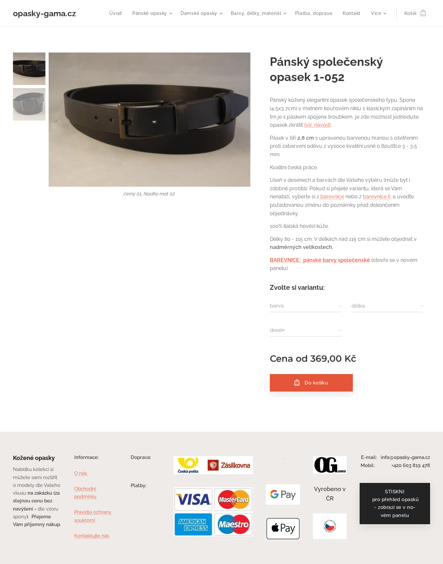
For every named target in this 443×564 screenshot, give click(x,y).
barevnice (331, 197)
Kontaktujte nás (91, 536)
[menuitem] (117, 13)
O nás (80, 473)
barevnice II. (377, 197)
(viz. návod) (317, 125)
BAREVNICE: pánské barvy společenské (320, 260)
